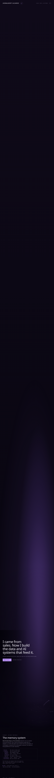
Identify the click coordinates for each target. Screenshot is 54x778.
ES (50, 3)
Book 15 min (7, 659)
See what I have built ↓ (17, 659)
